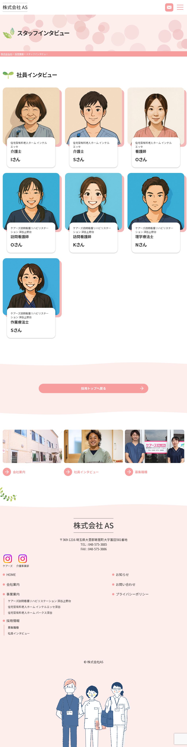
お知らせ (122, 574)
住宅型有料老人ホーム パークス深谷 (30, 613)
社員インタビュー (19, 633)
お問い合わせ (126, 584)
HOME (11, 574)
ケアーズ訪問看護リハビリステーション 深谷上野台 (39, 601)
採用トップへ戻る (93, 388)
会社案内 (13, 584)
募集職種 (13, 627)
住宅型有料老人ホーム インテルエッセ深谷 (34, 607)
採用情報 (13, 620)
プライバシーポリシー (132, 594)
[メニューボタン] (180, 7)
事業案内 (13, 594)
